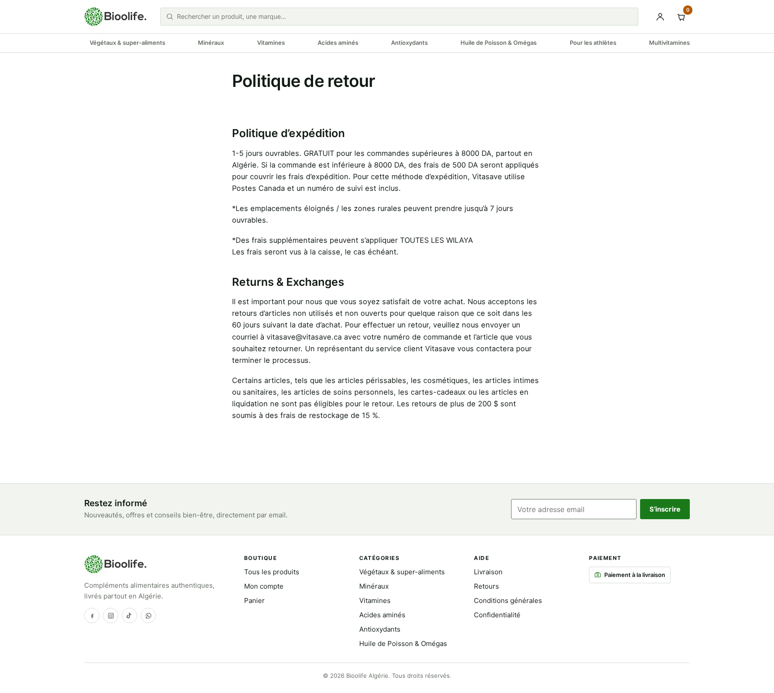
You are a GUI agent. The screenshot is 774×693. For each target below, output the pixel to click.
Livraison (488, 572)
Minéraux (211, 42)
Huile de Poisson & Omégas (498, 42)
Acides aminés (338, 42)
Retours (486, 586)
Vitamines (271, 42)
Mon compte (264, 586)
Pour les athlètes (593, 42)
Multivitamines (669, 42)
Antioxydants (409, 42)
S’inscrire (665, 509)
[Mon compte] (660, 16)
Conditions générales (508, 600)
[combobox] (404, 16)
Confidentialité (497, 615)
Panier (254, 600)
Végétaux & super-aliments (127, 42)
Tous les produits (271, 572)
